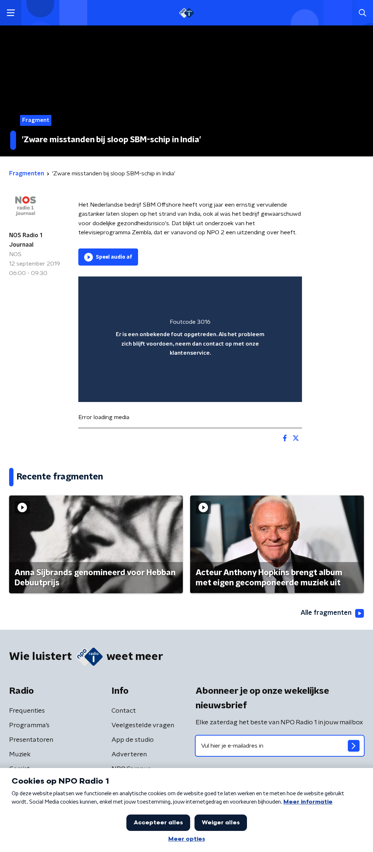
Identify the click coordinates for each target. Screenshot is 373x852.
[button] (11, 13)
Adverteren (129, 754)
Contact (123, 711)
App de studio (132, 740)
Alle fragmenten (326, 613)
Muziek (20, 754)
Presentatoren (31, 740)
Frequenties (27, 711)
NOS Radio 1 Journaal (25, 240)
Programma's (29, 725)
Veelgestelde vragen (142, 725)
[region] (190, 339)
